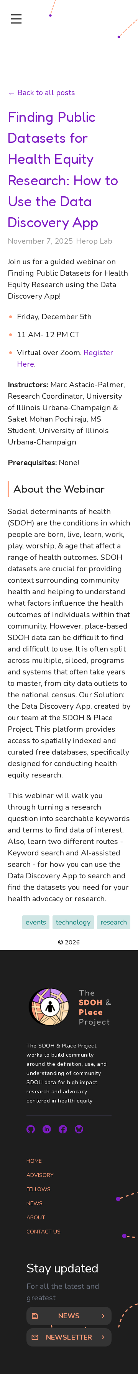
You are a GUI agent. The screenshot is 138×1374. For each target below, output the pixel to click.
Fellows (38, 1189)
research (113, 922)
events (36, 922)
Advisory (40, 1175)
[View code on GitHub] (30, 1129)
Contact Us (43, 1231)
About (35, 1217)
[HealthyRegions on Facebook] (63, 1129)
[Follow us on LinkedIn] (47, 1129)
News (34, 1203)
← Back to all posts (41, 92)
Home (34, 1161)
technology (73, 922)
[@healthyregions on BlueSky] (79, 1129)
